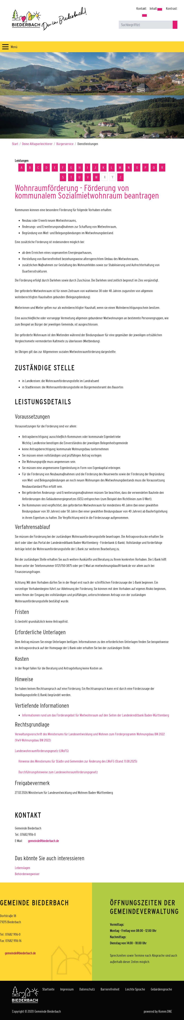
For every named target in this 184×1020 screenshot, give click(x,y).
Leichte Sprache (135, 989)
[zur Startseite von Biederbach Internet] (49, 18)
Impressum (67, 989)
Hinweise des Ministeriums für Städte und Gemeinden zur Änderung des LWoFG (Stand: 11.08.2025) (78, 761)
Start (15, 144)
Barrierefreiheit (110, 989)
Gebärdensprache (161, 989)
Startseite (48, 989)
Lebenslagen (22, 868)
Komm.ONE (165, 1011)
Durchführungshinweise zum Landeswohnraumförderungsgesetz (58, 772)
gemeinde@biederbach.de (43, 841)
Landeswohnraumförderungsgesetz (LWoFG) (42, 751)
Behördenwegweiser (27, 874)
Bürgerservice (64, 144)
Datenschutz (87, 989)
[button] (144, 15)
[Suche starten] (175, 25)
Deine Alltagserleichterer (37, 144)
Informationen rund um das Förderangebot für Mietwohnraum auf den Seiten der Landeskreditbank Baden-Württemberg (95, 715)
